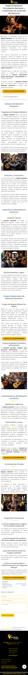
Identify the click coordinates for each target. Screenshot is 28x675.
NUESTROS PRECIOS (13, 652)
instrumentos (13, 427)
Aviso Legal (4, 663)
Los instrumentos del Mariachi (21, 584)
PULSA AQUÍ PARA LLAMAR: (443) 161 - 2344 (14, 673)
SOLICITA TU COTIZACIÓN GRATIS (14, 91)
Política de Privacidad (6, 659)
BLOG (13, 653)
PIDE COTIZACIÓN (13, 655)
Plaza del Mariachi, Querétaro (15, 642)
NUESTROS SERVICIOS (13, 648)
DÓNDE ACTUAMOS (13, 650)
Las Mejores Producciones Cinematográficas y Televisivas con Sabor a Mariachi (7, 584)
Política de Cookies (5, 661)
